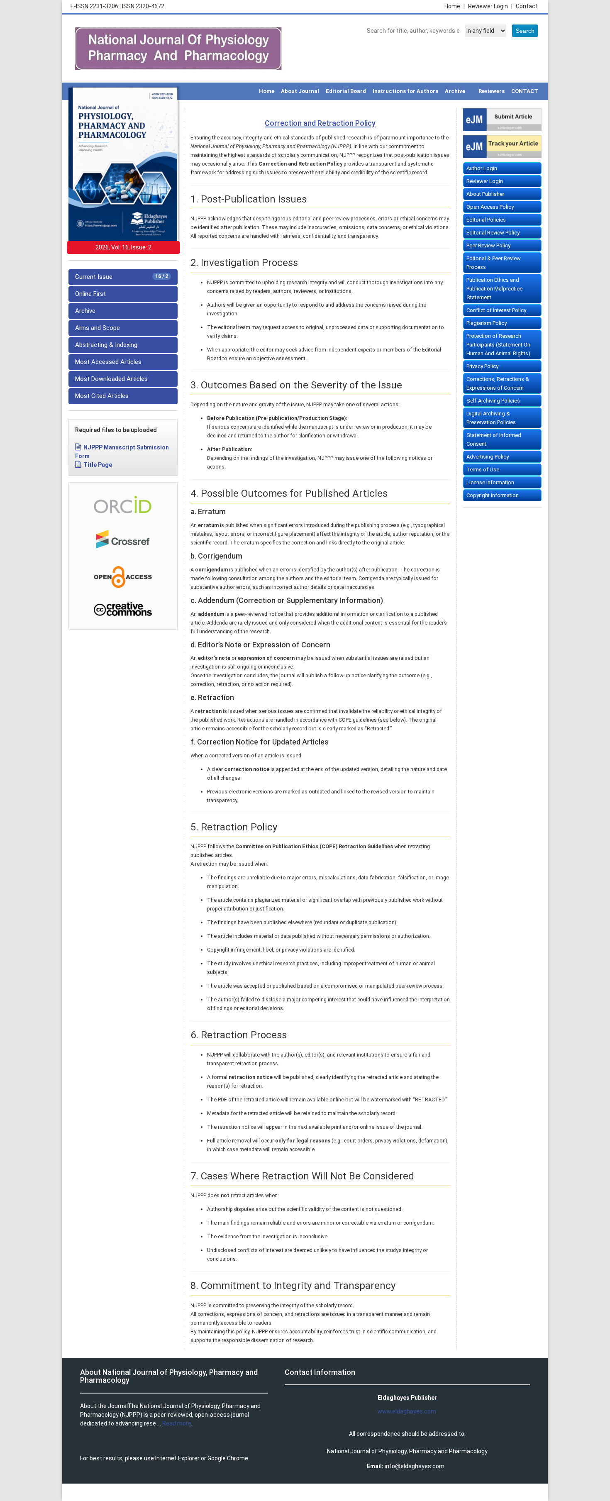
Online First (90, 294)
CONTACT (524, 91)
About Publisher (485, 194)
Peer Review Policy (488, 245)
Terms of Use (482, 469)
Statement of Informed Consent (493, 439)
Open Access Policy (490, 207)
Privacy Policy (482, 366)
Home (454, 6)
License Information (490, 482)
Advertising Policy (487, 457)
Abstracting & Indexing (106, 345)
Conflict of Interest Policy (496, 310)
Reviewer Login (490, 6)
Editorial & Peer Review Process (493, 262)
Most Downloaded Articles (111, 379)
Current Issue (121, 277)
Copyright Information (492, 495)
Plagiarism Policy (486, 323)
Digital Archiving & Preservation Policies (491, 417)
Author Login (481, 168)
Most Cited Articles (102, 396)
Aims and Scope (97, 328)
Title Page (97, 464)
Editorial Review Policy (493, 232)
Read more (176, 1423)
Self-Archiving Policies (493, 401)
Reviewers (491, 91)
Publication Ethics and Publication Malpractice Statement (494, 288)
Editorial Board (346, 91)
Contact (527, 6)
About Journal (300, 91)
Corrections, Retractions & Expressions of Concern (497, 383)
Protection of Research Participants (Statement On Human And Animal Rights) (498, 344)
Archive (455, 91)
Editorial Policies (486, 220)
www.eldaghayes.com (407, 1411)
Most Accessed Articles (108, 362)
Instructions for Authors (405, 91)
